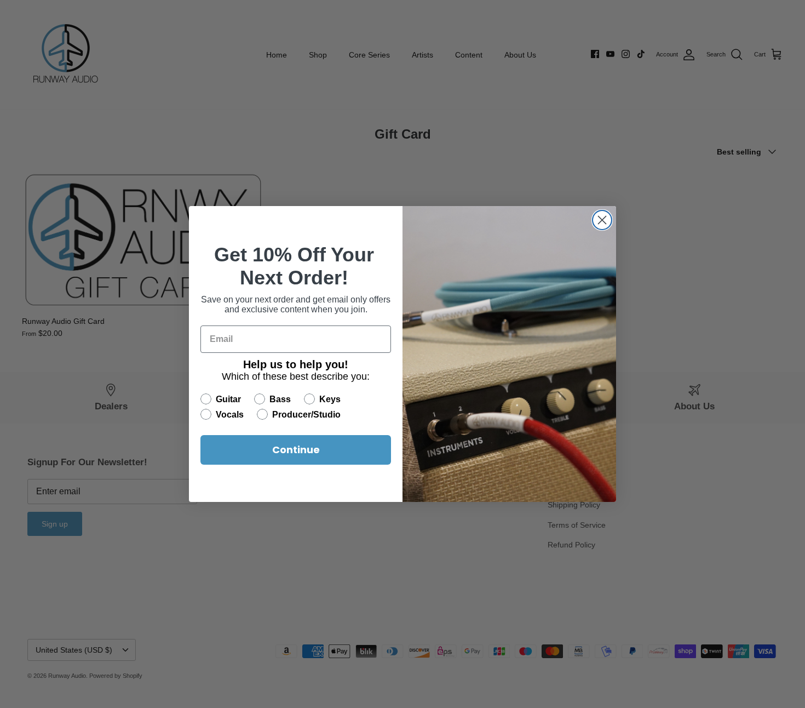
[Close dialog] (602, 220)
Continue (296, 449)
